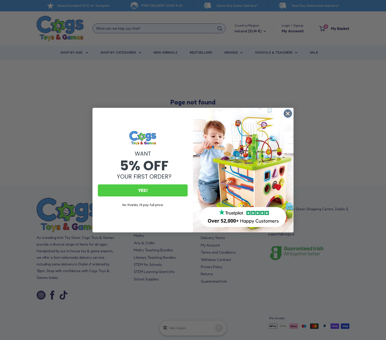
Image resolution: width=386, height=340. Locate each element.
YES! (143, 190)
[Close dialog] (288, 113)
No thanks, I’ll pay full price (142, 205)
